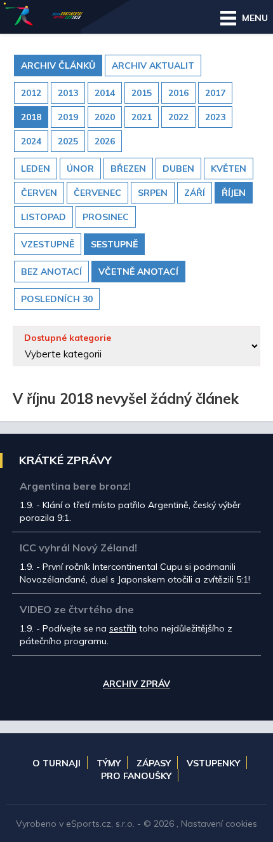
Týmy (109, 763)
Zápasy (153, 763)
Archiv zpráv (136, 684)
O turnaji (56, 763)
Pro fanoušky (136, 776)
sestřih (122, 628)
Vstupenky (213, 763)
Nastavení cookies (219, 823)
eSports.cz (88, 823)
